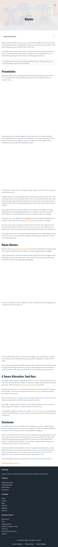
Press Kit (4, 506)
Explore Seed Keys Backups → (11, 463)
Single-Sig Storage (7, 482)
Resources (29, 15)
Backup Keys (6, 487)
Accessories (5, 490)
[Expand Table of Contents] (54, 36)
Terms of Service (17, 544)
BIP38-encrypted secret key (35, 227)
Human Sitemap (41, 544)
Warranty (5, 529)
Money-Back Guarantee (9, 531)
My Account (5, 519)
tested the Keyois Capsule (19, 249)
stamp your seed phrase (30, 385)
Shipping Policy (6, 524)
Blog (3, 503)
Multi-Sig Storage (7, 485)
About (4, 498)
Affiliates (4, 508)
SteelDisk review (47, 61)
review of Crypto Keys (38, 411)
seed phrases (24, 43)
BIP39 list (37, 391)
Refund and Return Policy (10, 526)
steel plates (29, 220)
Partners (4, 510)
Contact (4, 501)
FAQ (3, 522)
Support (4, 534)
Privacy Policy (29, 544)
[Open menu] (54, 5)
